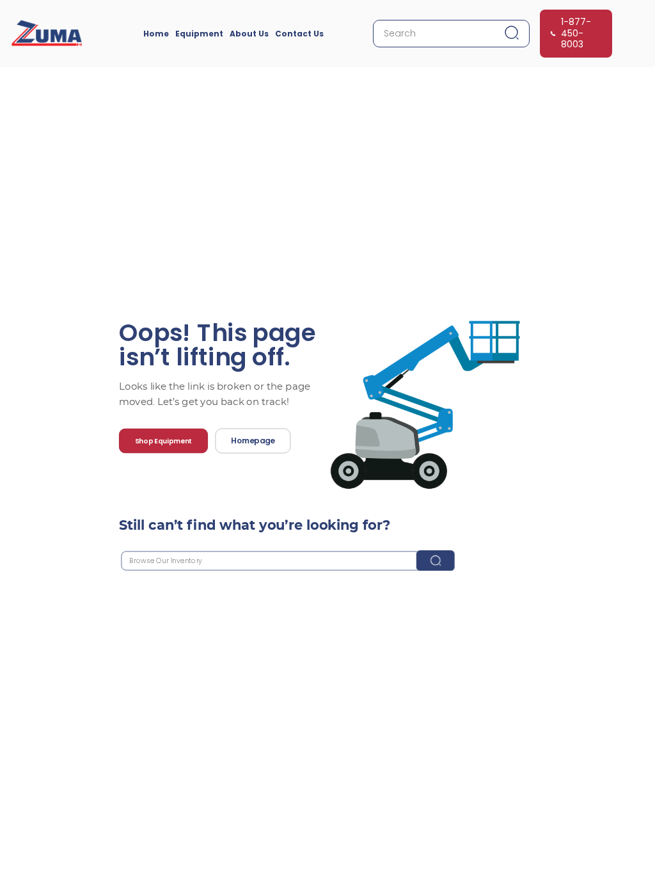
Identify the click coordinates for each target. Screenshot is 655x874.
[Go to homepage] (46, 33)
